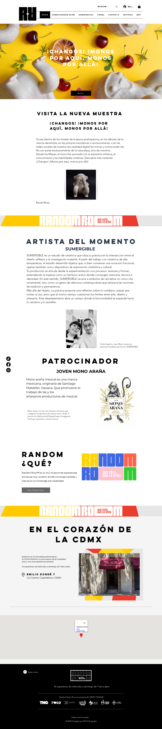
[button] (139, 6)
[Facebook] (8, 364)
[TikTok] (8, 359)
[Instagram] (8, 370)
